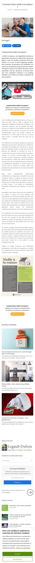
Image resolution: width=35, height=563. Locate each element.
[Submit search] (31, 461)
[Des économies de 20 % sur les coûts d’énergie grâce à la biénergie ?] (17, 339)
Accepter (17, 554)
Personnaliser (17, 559)
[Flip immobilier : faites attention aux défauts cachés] (17, 371)
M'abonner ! (17, 482)
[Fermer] (33, 529)
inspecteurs (25, 109)
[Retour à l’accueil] (17, 451)
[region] (17, 545)
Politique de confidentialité (23, 548)
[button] (7, 45)
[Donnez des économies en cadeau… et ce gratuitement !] (17, 404)
